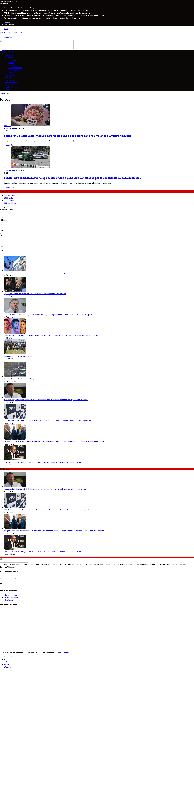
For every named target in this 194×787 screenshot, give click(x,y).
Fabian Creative (63, 653)
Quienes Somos (10, 595)
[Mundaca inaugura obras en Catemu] (15, 354)
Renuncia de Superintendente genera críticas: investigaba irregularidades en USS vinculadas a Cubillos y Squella (48, 314)
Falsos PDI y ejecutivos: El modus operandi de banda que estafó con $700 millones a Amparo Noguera (67, 136)
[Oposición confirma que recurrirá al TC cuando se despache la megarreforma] (15, 291)
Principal (9, 55)
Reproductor (10, 83)
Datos (11, 63)
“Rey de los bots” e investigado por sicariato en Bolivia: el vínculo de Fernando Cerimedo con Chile (42, 18)
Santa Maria (13, 70)
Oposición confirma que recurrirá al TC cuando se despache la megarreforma (35, 294)
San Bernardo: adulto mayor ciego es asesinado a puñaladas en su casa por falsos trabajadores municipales (72, 178)
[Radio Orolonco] (14, 33)
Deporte (12, 65)
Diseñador (8, 600)
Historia (8, 78)
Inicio (2, 94)
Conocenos (10, 75)
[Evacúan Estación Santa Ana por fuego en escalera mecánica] (15, 376)
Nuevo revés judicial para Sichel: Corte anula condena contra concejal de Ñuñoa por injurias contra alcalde (46, 10)
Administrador (9, 128)
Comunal (12, 60)
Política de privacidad (13, 597)
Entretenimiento (15, 68)
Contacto (9, 80)
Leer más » (10, 145)
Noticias (8, 58)
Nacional (12, 73)
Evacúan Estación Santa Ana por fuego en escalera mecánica (28, 8)
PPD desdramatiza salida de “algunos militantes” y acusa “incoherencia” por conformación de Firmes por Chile (47, 13)
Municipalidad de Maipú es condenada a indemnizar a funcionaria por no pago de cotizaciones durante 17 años (47, 273)
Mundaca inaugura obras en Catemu (18, 356)
